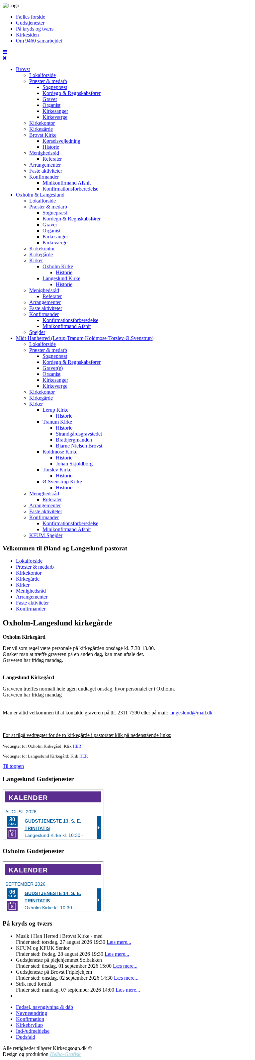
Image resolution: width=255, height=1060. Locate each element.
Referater (52, 159)
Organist (51, 105)
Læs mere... (119, 942)
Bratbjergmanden (74, 440)
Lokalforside (42, 75)
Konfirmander (44, 177)
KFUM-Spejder (45, 535)
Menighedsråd (44, 153)
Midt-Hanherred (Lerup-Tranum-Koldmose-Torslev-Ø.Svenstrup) (84, 338)
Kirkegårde (41, 129)
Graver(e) (52, 368)
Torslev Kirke (56, 469)
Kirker (36, 260)
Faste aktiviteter (45, 171)
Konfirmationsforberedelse (70, 189)
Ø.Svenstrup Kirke (62, 481)
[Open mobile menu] (5, 52)
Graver (49, 99)
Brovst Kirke (42, 135)
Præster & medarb (48, 81)
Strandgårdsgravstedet (79, 434)
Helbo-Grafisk (65, 1054)
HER (77, 746)
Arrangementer (45, 165)
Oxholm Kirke (57, 266)
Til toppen (13, 766)
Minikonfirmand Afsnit (66, 183)
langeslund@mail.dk (190, 712)
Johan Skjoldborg (74, 463)
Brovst (23, 69)
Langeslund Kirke (61, 278)
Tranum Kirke (57, 422)
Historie (50, 147)
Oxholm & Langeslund (40, 195)
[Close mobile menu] (5, 58)
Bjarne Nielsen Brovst (79, 445)
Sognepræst (54, 87)
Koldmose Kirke (59, 451)
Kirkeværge (54, 117)
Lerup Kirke (55, 410)
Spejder (37, 332)
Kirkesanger (55, 111)
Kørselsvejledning (61, 141)
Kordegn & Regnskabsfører (71, 93)
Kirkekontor (42, 123)
